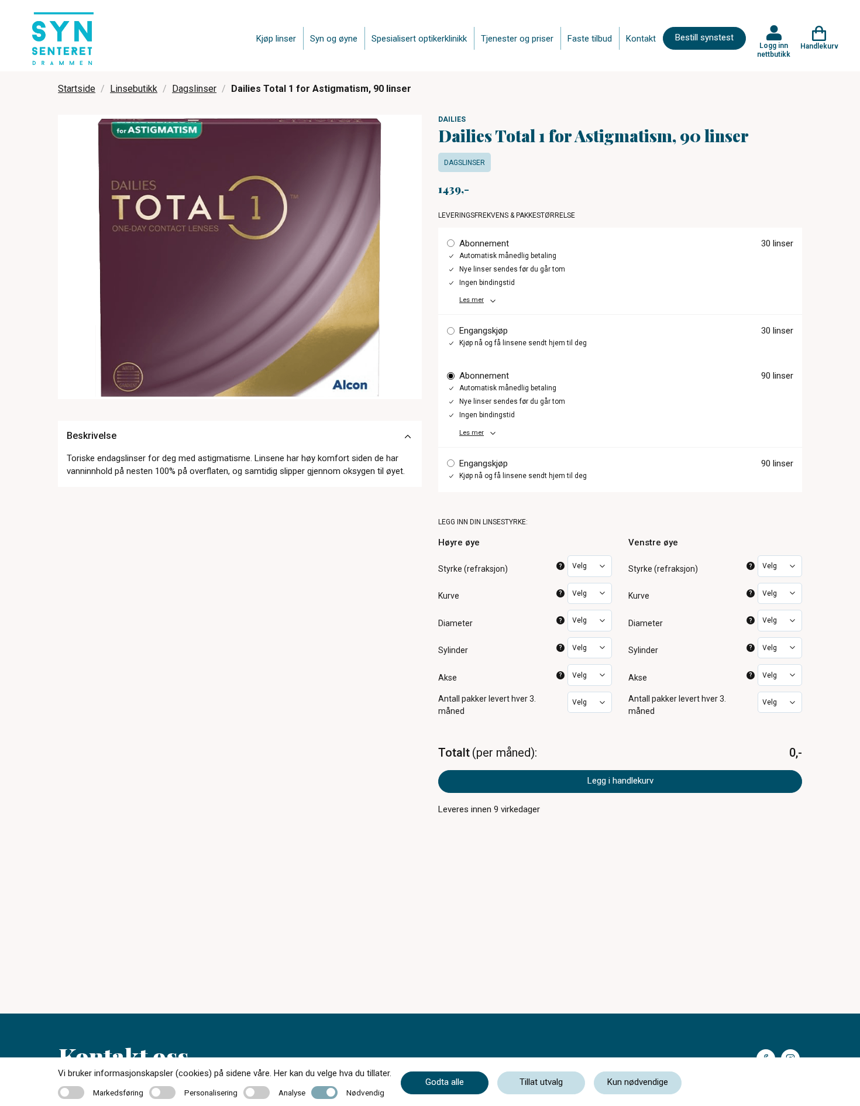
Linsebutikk (133, 88)
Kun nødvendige (637, 1082)
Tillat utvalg (541, 1082)
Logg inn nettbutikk (774, 50)
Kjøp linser (276, 38)
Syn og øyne (333, 38)
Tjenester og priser (517, 38)
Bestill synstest (704, 37)
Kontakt (641, 38)
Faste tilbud (589, 38)
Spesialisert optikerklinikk (419, 38)
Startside (76, 88)
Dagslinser (194, 88)
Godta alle (444, 1082)
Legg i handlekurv (620, 780)
